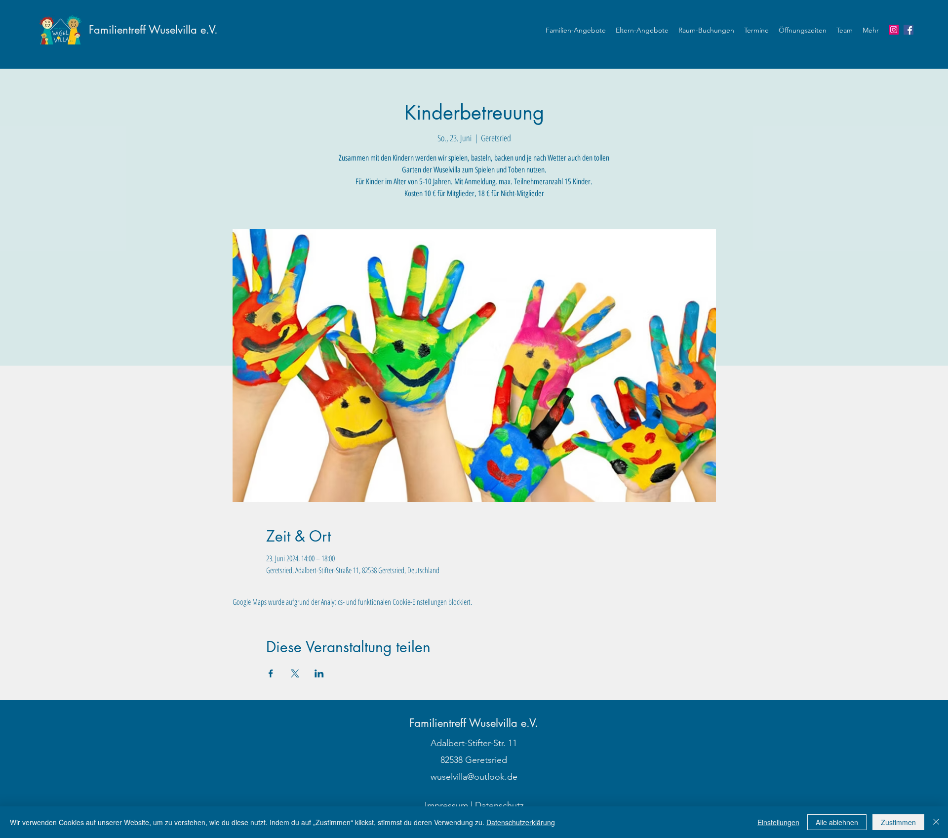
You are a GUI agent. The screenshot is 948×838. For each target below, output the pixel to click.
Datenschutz (499, 805)
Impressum (446, 805)
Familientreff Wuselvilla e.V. (153, 30)
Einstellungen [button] (778, 822)
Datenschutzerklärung (520, 822)
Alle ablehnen (837, 822)
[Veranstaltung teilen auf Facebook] (271, 673)
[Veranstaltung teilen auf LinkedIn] (319, 673)
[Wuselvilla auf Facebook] (908, 30)
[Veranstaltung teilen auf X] (295, 673)
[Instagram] (894, 30)
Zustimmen (898, 822)
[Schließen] (936, 822)
